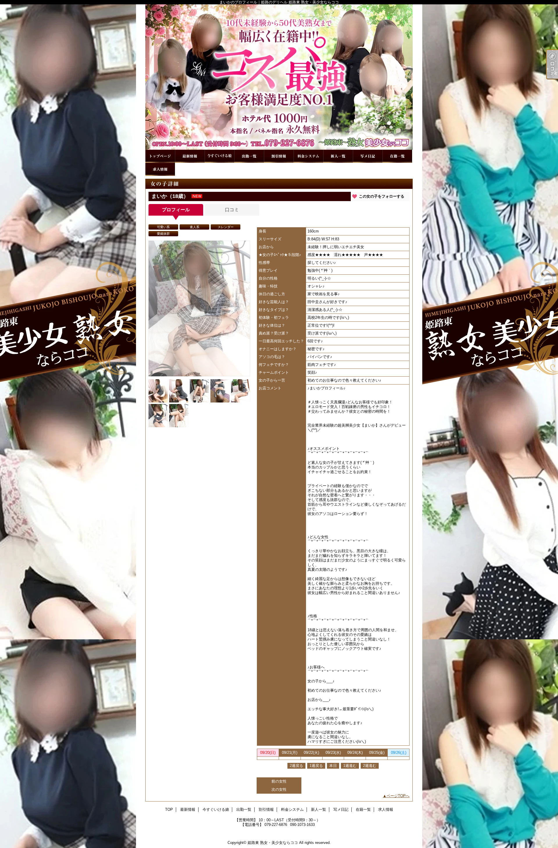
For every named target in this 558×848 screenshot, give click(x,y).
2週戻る (296, 765)
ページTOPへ (398, 796)
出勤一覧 (249, 156)
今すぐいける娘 (219, 156)
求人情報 (160, 169)
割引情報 (279, 156)
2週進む (369, 765)
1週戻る (316, 765)
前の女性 (279, 781)
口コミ (232, 209)
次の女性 (279, 789)
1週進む (350, 765)
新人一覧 (338, 156)
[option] (199, 308)
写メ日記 (367, 156)
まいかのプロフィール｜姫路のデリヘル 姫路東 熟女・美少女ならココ (279, 77)
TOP (160, 156)
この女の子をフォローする (381, 196)
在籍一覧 (397, 156)
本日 (333, 765)
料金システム (308, 156)
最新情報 (190, 156)
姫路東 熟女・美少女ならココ (273, 842)
